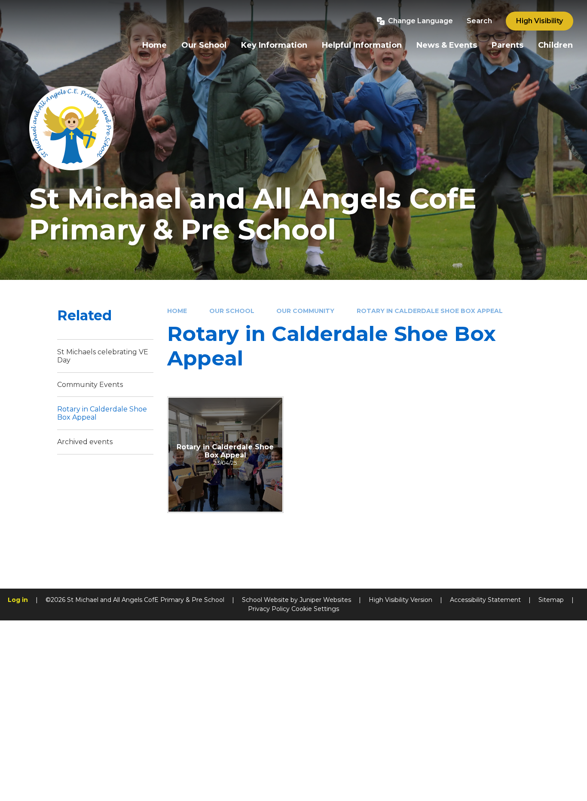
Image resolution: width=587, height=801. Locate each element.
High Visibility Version (400, 600)
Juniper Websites (325, 600)
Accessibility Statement (485, 600)
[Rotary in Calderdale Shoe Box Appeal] (225, 455)
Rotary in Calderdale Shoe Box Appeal (430, 311)
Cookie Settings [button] (315, 609)
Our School (231, 311)
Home (177, 311)
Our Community (305, 311)
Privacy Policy (269, 609)
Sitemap (551, 600)
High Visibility (539, 21)
